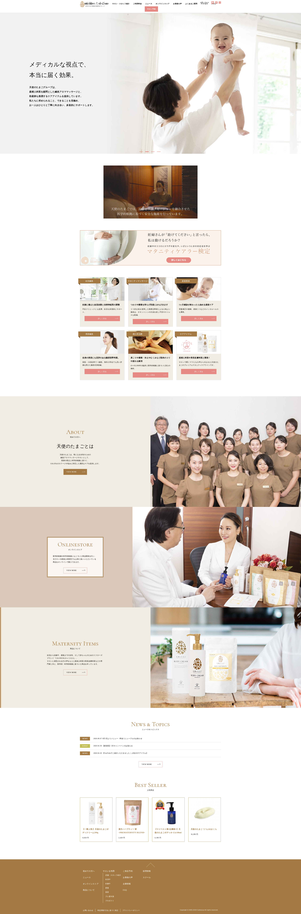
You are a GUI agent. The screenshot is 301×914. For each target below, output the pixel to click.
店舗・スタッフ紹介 (113, 875)
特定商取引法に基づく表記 (107, 910)
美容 (107, 892)
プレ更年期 (109, 896)
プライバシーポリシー (131, 910)
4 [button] (159, 152)
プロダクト (109, 901)
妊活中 (108, 879)
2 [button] (147, 152)
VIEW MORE (71, 472)
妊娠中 (108, 884)
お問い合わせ (88, 910)
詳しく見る (102, 318)
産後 (107, 888)
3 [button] (153, 152)
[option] (150, 83)
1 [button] (141, 152)
